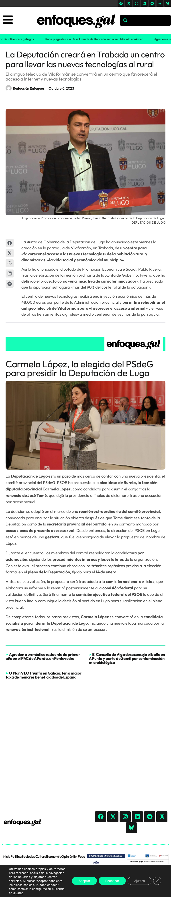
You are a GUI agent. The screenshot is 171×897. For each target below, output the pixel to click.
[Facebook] (121, 3)
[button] (10, 243)
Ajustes (139, 881)
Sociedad (28, 856)
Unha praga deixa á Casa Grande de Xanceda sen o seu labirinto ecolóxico (85, 39)
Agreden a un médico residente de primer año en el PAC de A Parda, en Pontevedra (43, 656)
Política (16, 856)
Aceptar (84, 881)
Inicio (6, 856)
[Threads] (160, 3)
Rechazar (112, 881)
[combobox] (145, 20)
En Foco (79, 856)
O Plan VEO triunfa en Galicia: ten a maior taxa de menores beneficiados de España (43, 675)
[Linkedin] (144, 3)
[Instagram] (136, 3)
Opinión (67, 856)
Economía (53, 856)
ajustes (18, 893)
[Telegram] (152, 3)
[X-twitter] (128, 3)
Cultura (40, 856)
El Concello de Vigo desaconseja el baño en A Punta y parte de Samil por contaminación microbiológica (127, 658)
